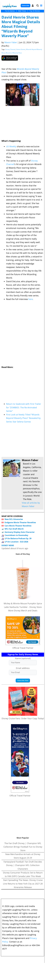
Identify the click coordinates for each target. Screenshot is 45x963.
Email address (23, 668)
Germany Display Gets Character (20, 532)
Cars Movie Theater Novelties (18, 525)
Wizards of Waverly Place (14, 53)
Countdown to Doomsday (16, 535)
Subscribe (25, 5)
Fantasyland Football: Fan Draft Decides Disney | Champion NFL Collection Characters (23, 865)
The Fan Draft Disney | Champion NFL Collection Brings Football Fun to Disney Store (22, 847)
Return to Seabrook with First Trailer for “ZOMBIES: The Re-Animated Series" (23, 407)
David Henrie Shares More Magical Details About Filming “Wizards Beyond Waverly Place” (21, 26)
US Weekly (11, 146)
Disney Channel (10, 49)
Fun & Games (10, 11)
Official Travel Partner (22, 647)
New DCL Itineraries (14, 519)
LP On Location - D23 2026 (16, 541)
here (30, 299)
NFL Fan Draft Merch (14, 529)
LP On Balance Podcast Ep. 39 (18, 538)
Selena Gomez (20, 49)
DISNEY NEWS (8, 545)
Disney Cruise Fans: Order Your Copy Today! (23, 718)
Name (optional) (23, 658)
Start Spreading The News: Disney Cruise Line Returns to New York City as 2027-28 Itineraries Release (23, 884)
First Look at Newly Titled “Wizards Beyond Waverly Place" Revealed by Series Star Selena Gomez (23, 418)
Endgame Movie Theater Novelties (20, 522)
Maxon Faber (10, 42)
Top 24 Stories (34, 11)
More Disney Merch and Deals (22, 610)
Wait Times (22, 11)
